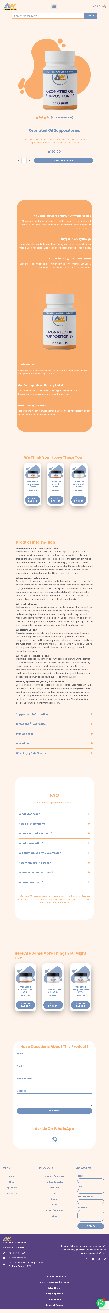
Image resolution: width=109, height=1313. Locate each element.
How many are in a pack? (35, 862)
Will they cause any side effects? (40, 853)
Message (21, 1091)
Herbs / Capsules (54, 1182)
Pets (54, 1204)
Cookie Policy (54, 1299)
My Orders (11, 1187)
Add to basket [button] (32, 500)
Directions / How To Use (31, 724)
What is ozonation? (31, 843)
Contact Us (11, 1193)
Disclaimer (23, 743)
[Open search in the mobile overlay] (54, 16)
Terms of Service (54, 1305)
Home (11, 1176)
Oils (54, 1193)
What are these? (29, 814)
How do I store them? (32, 823)
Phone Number (24, 1078)
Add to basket (63, 160)
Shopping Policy (54, 1293)
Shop (11, 1182)
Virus (54, 1216)
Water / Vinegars (54, 1210)
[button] (54, 6)
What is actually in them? (35, 833)
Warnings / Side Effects (31, 753)
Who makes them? (31, 882)
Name (20, 1053)
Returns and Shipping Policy (54, 1282)
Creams (54, 1199)
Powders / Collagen (54, 1176)
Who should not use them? (36, 872)
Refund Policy (54, 1288)
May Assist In (24, 733)
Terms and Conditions (54, 1276)
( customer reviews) (62, 117)
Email (20, 1066)
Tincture (54, 1187)
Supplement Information (32, 714)
